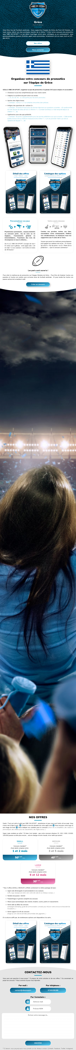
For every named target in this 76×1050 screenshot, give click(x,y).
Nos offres (38, 43)
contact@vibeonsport (23, 990)
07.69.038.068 (53, 990)
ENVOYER (38, 1043)
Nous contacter (38, 50)
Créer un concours (38, 284)
